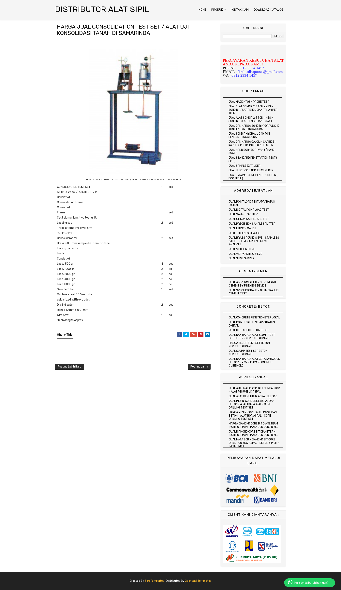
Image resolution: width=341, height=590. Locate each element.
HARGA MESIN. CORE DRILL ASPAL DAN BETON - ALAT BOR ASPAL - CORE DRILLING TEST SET (253, 416)
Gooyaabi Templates (198, 581)
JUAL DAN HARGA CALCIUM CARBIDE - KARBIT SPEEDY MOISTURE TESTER (252, 143)
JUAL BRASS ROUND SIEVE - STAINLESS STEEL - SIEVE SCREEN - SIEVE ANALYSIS (254, 241)
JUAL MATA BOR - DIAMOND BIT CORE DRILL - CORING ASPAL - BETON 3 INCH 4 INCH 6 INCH (254, 443)
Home (203, 9)
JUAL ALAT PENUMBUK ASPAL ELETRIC (253, 396)
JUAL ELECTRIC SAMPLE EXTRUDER (251, 170)
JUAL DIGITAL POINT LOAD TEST (249, 209)
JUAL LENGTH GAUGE (242, 228)
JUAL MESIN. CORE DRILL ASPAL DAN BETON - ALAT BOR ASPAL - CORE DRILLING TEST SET (251, 404)
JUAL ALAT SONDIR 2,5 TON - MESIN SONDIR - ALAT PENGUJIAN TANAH (251, 119)
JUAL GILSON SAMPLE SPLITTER (249, 219)
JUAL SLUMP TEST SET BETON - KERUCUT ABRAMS (249, 352)
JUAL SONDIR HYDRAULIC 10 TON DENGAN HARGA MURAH (249, 135)
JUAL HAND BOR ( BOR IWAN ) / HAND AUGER (251, 151)
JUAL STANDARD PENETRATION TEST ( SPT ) (253, 159)
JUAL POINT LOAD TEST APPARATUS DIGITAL (252, 203)
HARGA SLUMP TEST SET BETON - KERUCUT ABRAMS (250, 344)
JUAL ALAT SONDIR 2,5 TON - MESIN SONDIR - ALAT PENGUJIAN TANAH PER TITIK (253, 110)
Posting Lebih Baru (69, 366)
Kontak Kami (240, 9)
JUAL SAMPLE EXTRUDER (244, 166)
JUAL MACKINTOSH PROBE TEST (249, 101)
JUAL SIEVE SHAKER (241, 258)
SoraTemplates (154, 581)
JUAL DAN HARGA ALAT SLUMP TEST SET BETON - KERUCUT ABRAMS (252, 336)
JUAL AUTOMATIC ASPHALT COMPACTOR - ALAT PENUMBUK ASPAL (254, 390)
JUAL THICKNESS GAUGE (244, 233)
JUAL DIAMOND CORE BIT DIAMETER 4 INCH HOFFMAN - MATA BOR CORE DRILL (253, 433)
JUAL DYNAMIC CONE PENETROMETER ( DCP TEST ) (253, 176)
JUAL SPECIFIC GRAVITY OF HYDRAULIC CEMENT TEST (253, 292)
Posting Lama (199, 366)
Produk (217, 9)
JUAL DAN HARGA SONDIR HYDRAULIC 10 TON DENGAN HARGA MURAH (254, 127)
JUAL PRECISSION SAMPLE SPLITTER (252, 223)
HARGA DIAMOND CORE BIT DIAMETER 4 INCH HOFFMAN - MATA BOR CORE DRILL (253, 425)
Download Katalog (269, 9)
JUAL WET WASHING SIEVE (245, 254)
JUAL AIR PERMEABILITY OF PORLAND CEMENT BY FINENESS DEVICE (252, 284)
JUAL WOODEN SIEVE (242, 249)
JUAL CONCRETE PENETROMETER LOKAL (254, 317)
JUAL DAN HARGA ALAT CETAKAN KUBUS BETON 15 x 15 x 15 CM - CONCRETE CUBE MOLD (254, 362)
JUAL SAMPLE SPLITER (243, 214)
